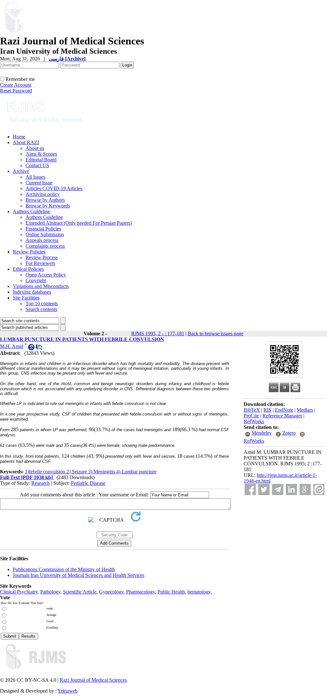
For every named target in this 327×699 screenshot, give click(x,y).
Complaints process (45, 246)
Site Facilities (26, 297)
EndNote (284, 410)
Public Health (171, 591)
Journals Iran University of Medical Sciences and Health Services (78, 575)
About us (35, 148)
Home (19, 136)
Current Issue (39, 182)
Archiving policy (43, 194)
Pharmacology (140, 591)
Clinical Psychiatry (19, 591)
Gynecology (111, 591)
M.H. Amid (11, 346)
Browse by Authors (45, 200)
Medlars (305, 410)
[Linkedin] (291, 489)
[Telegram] (277, 489)
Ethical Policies (28, 269)
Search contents (41, 309)
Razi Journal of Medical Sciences (93, 680)
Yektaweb (67, 691)
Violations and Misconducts (41, 286)
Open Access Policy (46, 274)
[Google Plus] (305, 489)
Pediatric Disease (88, 483)
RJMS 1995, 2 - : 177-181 (157, 333)
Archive (21, 171)
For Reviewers (40, 263)
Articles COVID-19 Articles (54, 188)
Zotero (289, 433)
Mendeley (262, 433)
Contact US (37, 165)
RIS (267, 410)
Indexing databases (32, 292)
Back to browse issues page (215, 333)
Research (40, 483)
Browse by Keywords (48, 205)
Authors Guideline (31, 211)
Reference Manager (282, 415)
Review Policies (29, 251)
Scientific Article (79, 591)
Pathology (50, 591)
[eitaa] (318, 489)
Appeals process (42, 240)
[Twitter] (264, 489)
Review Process (42, 257)
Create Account (15, 85)
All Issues (35, 177)
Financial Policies (43, 228)
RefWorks (254, 421)
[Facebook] (250, 489)
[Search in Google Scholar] (31, 348)
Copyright (36, 280)
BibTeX (252, 410)
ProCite (251, 415)
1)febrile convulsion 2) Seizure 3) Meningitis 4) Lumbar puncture (90, 471)
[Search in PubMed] (39, 348)
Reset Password (16, 90)
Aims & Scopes (41, 154)
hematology (199, 591)
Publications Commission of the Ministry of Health (64, 569)
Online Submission (45, 234)
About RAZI (26, 142)
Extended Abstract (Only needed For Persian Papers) (79, 223)
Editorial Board (41, 159)
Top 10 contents (42, 303)
